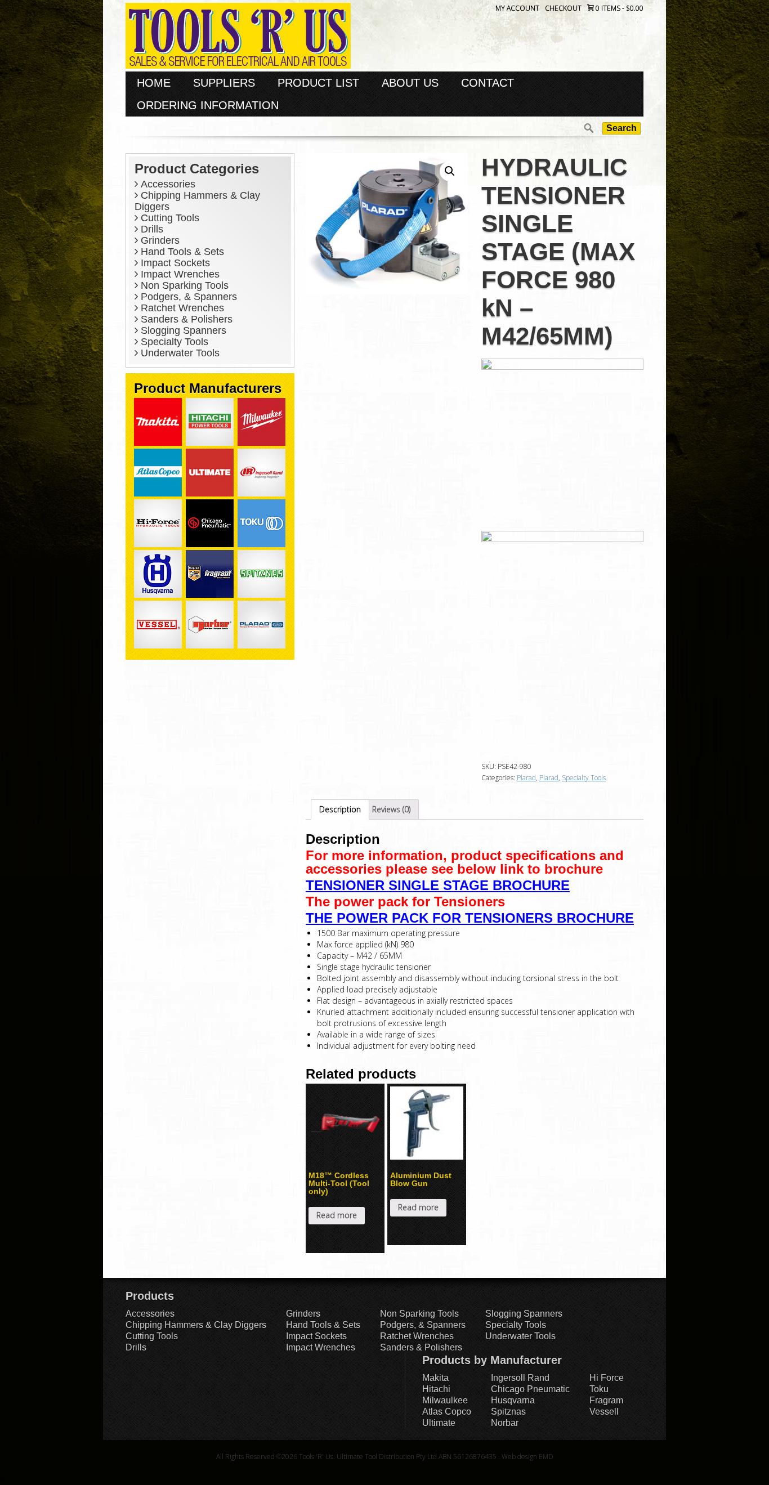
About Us (410, 83)
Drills (150, 229)
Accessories (166, 184)
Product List (318, 83)
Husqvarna (513, 1400)
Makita (435, 1378)
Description (340, 809)
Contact (487, 83)
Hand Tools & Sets (181, 251)
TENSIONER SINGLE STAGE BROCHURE (438, 885)
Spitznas (508, 1411)
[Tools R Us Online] (238, 34)
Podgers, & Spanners (187, 296)
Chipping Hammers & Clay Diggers (196, 1325)
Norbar (504, 1423)
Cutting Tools (168, 217)
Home (154, 83)
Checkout (563, 8)
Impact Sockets (174, 263)
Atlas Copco (446, 1411)
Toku (599, 1389)
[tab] (340, 809)
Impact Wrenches (179, 274)
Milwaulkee (445, 1400)
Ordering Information (208, 105)
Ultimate (438, 1423)
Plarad (526, 777)
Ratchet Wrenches (181, 308)
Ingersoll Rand (520, 1378)
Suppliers (224, 83)
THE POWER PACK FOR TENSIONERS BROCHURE (470, 917)
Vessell (604, 1411)
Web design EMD (527, 1456)
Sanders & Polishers (185, 319)
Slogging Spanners (182, 330)
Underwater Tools (179, 353)
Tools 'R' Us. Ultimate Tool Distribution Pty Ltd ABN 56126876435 (398, 1456)
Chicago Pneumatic (530, 1389)
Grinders (159, 240)
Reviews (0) (391, 809)
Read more (336, 1215)
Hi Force (606, 1378)
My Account (517, 8)
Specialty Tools (173, 341)
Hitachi (436, 1389)
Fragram (606, 1400)
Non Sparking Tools (183, 285)
